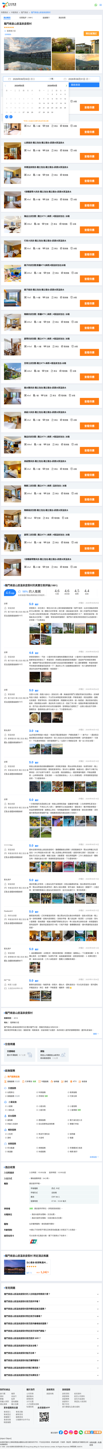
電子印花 (65, 1404)
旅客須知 (65, 1393)
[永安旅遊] (9, 5)
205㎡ (29, 273)
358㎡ (29, 224)
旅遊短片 (65, 1401)
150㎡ (29, 518)
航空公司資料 (79, 1396)
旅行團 (2, 1393)
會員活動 (19, 1411)
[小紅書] (76, 1432)
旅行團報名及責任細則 (71, 1406)
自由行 (14, 1396)
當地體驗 (14, 1401)
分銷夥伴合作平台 (23, 1419)
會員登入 (7, 1411)
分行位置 (30, 1401)
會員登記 (7, 1414)
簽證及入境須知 (80, 1401)
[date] (27, 79)
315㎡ (29, 346)
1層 (37, 395)
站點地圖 (92, 1442)
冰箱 (75, 101)
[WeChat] (81, 1432)
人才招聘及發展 (33, 1404)
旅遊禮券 (65, 1398)
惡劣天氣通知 (79, 1398)
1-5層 (38, 175)
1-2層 (38, 248)
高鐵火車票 (4, 1401)
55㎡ (29, 126)
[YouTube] (66, 1432)
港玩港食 (3, 1404)
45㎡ (29, 175)
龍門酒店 (24, 12)
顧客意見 (19, 1414)
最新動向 (30, 1396)
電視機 (65, 126)
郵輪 (2, 1398)
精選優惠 (7, 1422)
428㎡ (29, 371)
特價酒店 (4, 12)
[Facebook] (61, 1432)
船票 (13, 1398)
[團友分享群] (93, 1432)
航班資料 (77, 1393)
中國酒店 (14, 12)
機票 (13, 1393)
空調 (47, 126)
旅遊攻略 (50, 1393)
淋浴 (56, 126)
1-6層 (38, 126)
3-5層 (38, 150)
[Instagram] (71, 1432)
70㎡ (29, 150)
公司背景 (30, 1393)
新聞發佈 (30, 1398)
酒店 (2, 1396)
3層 (38, 224)
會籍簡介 (7, 1417)
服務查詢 (19, 1417)
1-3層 (39, 273)
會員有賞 (7, 1419)
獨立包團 (14, 1404)
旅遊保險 (65, 1396)
